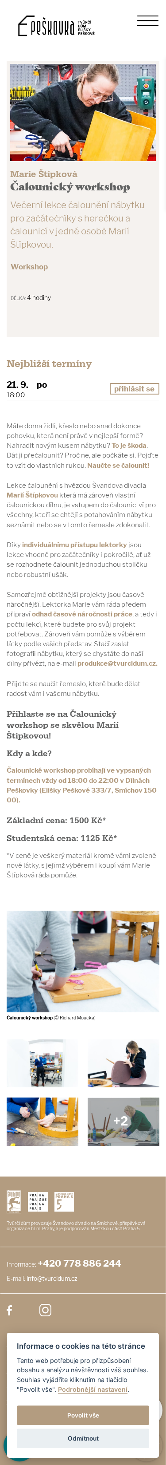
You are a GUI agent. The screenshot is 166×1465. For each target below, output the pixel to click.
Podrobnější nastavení (92, 1389)
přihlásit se (134, 388)
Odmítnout (83, 1438)
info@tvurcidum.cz (52, 1278)
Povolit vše (83, 1415)
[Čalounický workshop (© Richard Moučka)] (123, 1063)
